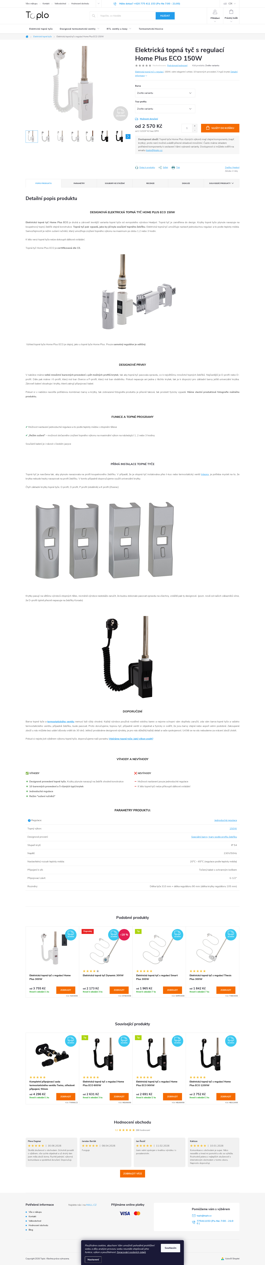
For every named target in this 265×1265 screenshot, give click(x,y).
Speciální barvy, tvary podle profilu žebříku (214, 837)
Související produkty (219, 183)
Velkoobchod (60, 3)
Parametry (79, 183)
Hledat (165, 15)
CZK (230, 3)
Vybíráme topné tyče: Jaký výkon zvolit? (131, 738)
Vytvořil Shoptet (232, 1258)
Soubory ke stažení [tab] (115, 183)
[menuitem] (41, 29)
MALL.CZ (91, 1205)
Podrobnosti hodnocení (177, 65)
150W (233, 828)
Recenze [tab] (150, 183)
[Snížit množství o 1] (194, 130)
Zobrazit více (132, 1173)
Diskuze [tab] (186, 183)
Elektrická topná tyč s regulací (149, 71)
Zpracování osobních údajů (131, 1252)
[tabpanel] (52, 962)
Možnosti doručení (149, 118)
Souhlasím (170, 1248)
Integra (205, 474)
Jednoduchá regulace (225, 820)
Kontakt (46, 3)
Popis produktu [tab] (43, 183)
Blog (31, 1229)
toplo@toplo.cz (154, 150)
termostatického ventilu (60, 721)
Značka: (232, 167)
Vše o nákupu (31, 3)
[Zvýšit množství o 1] (194, 126)
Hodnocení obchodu (80, 3)
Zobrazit (65, 990)
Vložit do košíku (222, 128)
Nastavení (93, 1259)
